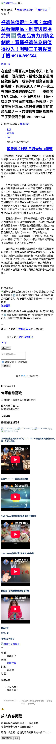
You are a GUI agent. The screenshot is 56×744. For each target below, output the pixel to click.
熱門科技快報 (26, 337)
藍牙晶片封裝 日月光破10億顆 (30, 149)
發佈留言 (6, 366)
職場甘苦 (24, 124)
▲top (3, 342)
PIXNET (13, 701)
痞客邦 (21, 329)
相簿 (9, 129)
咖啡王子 (5, 305)
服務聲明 (31, 704)
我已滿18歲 (7, 738)
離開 (16, 738)
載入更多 (6, 348)
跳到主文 (5, 64)
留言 (28, 329)
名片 (9, 136)
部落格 (10, 133)
